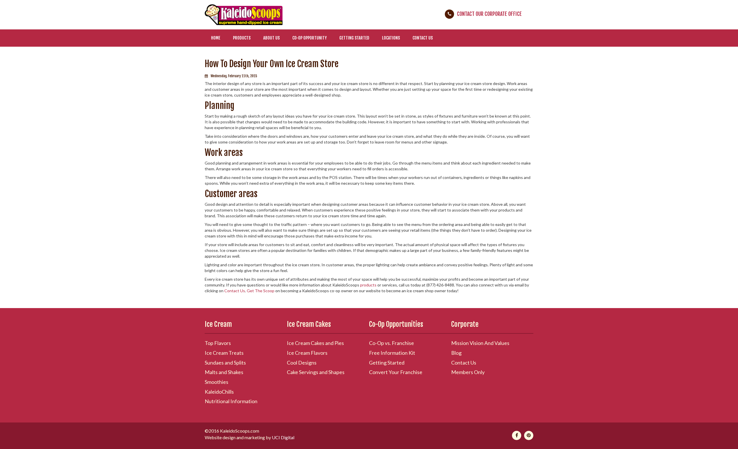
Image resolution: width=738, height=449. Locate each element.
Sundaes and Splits (225, 362)
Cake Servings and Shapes (315, 372)
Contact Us (423, 38)
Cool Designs (302, 362)
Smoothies (216, 382)
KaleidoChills (219, 391)
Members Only (468, 372)
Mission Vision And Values (480, 343)
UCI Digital (283, 437)
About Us (271, 38)
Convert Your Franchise (395, 372)
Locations (391, 38)
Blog (456, 353)
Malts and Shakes (224, 372)
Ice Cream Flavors (307, 353)
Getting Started (354, 38)
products (368, 284)
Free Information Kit (392, 353)
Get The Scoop (260, 290)
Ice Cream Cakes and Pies (315, 343)
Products (242, 38)
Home (215, 38)
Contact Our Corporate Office (489, 14)
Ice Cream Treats (224, 353)
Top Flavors (218, 343)
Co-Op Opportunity (309, 38)
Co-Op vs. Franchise (391, 343)
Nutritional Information (231, 401)
